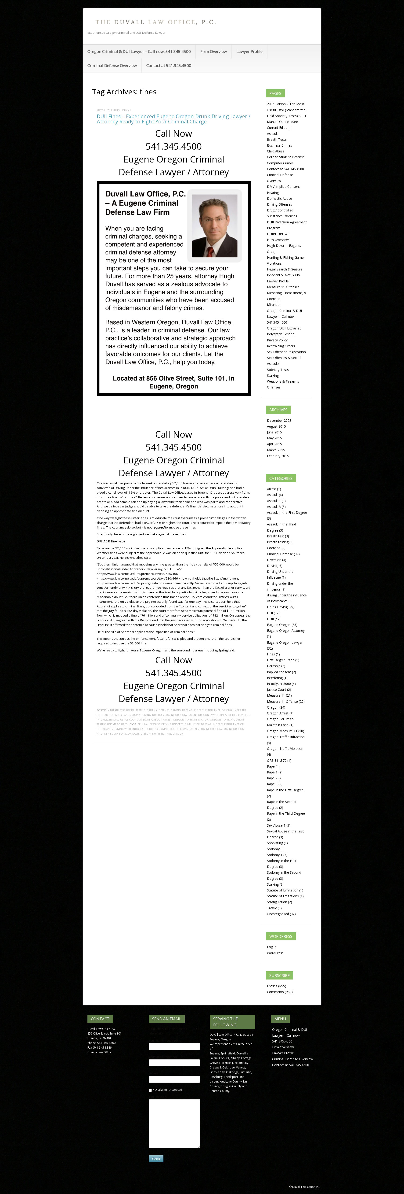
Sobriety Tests (278, 369)
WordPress (275, 953)
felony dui (150, 733)
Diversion (274, 560)
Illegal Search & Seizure (284, 269)
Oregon (144, 719)
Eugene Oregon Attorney (286, 630)
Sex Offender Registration (286, 352)
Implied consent (238, 715)
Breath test (117, 710)
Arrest (271, 489)
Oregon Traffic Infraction (191, 719)
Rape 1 (272, 772)
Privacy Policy (277, 340)
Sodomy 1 (274, 855)
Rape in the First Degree (285, 790)
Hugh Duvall (122, 110)
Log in (271, 947)
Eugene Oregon (175, 715)
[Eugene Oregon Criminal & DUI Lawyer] (155, 22)
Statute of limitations (283, 896)
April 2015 (274, 444)
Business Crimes (279, 145)
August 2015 (276, 426)
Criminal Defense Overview (112, 65)
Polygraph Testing (280, 334)
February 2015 (278, 456)
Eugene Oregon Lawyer (203, 715)
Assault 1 (274, 501)
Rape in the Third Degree (286, 813)
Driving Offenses (279, 204)
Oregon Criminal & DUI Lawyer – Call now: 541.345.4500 (139, 51)
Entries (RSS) (276, 986)
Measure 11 (276, 695)
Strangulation (277, 902)
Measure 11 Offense (282, 701)
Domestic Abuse (279, 198)
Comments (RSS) (280, 992)
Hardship (273, 666)
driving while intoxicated (131, 729)
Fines (223, 715)
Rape (271, 766)
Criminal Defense (158, 710)
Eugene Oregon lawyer (125, 733)
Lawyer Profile (249, 51)
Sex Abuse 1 (276, 825)
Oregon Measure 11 (282, 731)
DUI (154, 715)
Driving (176, 710)
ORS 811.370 (276, 760)
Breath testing (135, 710)
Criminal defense (148, 724)
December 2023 (279, 420)
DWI (184, 729)
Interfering (275, 678)
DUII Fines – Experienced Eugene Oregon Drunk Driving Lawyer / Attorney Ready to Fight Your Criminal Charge (173, 119)
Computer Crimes (280, 163)
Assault (272, 133)
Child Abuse (276, 151)
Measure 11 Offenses (283, 287)
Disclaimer (162, 1090)
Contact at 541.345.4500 (168, 65)
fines (168, 733)
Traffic (101, 724)
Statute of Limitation (282, 890)
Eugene (193, 729)
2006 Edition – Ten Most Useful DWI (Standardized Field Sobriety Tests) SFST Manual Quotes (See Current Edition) (287, 116)
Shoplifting (275, 843)
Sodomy (273, 849)
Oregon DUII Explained (284, 328)
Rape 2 (272, 778)
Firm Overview (213, 51)
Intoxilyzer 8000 (107, 719)
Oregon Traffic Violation (227, 719)
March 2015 (276, 450)
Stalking (273, 375)
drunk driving (159, 729)
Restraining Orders (281, 346)
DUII (160, 715)
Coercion (274, 548)
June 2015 (274, 432)
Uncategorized (117, 724)
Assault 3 (274, 506)
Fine (160, 733)
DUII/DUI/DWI (278, 234)
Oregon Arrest (161, 719)
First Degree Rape (280, 660)
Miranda (273, 304)
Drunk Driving (141, 715)
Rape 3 (272, 784)
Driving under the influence (201, 710)
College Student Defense (286, 157)
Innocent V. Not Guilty (283, 275)
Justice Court (128, 719)
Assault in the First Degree (287, 512)
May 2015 (274, 438)
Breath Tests (277, 139)
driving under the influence (180, 724)
